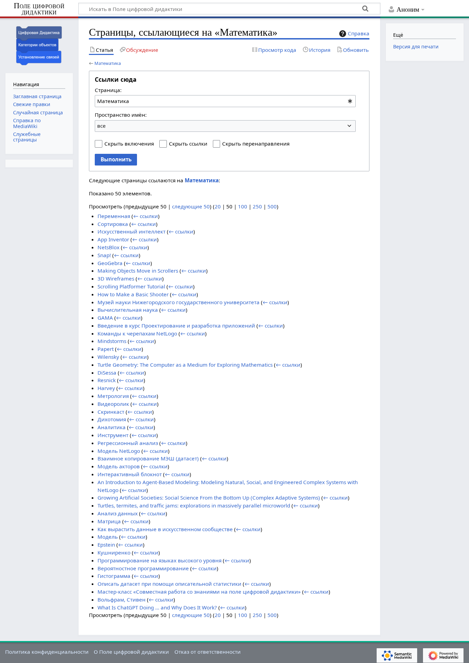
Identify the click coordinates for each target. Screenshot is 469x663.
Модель (108, 536)
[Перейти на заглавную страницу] (39, 45)
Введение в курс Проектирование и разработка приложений (176, 325)
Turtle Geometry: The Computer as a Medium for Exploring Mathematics (185, 364)
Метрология (113, 395)
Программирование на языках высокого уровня (159, 560)
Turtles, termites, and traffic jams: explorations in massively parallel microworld (194, 505)
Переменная (114, 216)
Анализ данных (118, 513)
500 (272, 206)
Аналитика (112, 427)
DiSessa (107, 372)
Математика (107, 63)
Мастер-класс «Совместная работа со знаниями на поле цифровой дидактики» (199, 591)
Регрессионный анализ (128, 442)
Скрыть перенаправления (255, 143)
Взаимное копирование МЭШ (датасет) (148, 458)
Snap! (104, 255)
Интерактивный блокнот (130, 474)
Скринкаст (111, 411)
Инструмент (113, 435)
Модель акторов (119, 466)
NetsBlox (108, 247)
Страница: (108, 90)
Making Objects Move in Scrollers (138, 270)
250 (257, 206)
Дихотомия (112, 419)
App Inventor (113, 239)
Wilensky (108, 356)
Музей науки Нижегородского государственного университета (179, 302)
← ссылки (145, 216)
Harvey (106, 388)
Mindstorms (112, 341)
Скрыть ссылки (188, 143)
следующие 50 (191, 206)
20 (218, 206)
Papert (106, 348)
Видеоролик (113, 403)
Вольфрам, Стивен (122, 599)
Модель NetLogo (119, 450)
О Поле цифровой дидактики (131, 651)
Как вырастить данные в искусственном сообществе (165, 529)
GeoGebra (110, 263)
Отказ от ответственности (207, 651)
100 (242, 206)
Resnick (107, 380)
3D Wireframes (116, 278)
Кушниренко (114, 552)
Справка (358, 33)
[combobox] (225, 101)
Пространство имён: (121, 114)
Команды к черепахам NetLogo (137, 333)
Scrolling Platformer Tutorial (131, 286)
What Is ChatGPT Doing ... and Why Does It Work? (157, 607)
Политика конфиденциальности (47, 651)
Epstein (106, 544)
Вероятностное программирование (143, 568)
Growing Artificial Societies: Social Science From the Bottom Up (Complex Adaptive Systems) (209, 497)
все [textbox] (101, 125)
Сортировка (113, 223)
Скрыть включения (129, 143)
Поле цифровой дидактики (39, 9)
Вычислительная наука (128, 309)
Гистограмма (114, 575)
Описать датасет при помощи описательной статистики (169, 583)
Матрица (109, 521)
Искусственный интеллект (131, 231)
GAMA (105, 317)
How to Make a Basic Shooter (133, 294)
